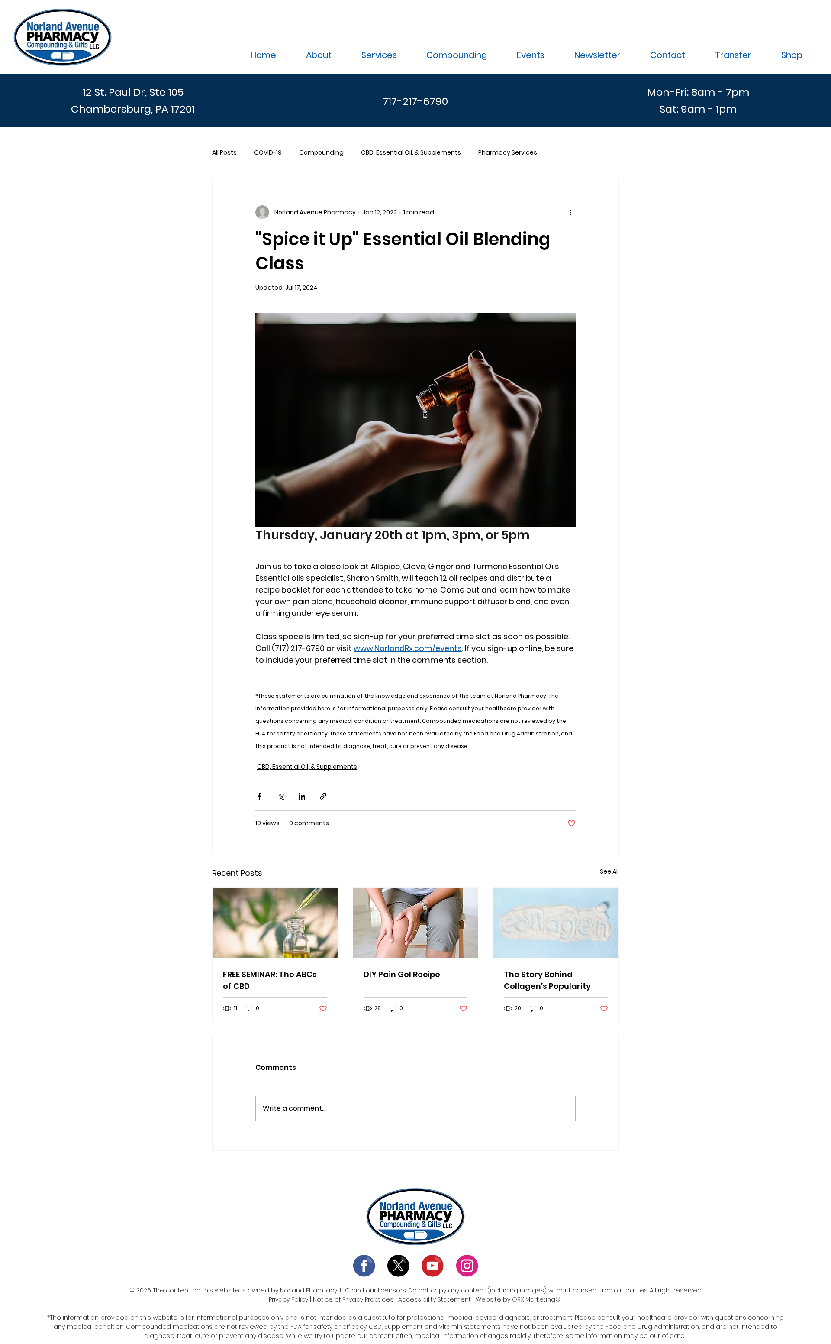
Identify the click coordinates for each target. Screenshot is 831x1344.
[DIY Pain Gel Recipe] (415, 923)
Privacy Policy (288, 1299)
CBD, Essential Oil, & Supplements (411, 153)
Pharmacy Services (507, 153)
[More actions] (570, 212)
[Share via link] (323, 796)
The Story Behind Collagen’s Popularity (547, 980)
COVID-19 (268, 153)
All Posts (224, 153)
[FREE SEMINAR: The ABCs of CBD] (275, 923)
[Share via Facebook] (259, 796)
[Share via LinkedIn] (302, 796)
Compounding (321, 153)
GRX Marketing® (536, 1299)
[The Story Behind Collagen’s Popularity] (555, 923)
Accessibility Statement (434, 1299)
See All (609, 871)
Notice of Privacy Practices (353, 1299)
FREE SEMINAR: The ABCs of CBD (270, 980)
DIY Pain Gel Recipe (402, 974)
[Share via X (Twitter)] (281, 796)
